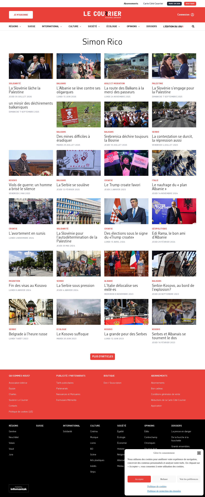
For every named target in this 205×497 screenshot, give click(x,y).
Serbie (155, 132)
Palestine (157, 84)
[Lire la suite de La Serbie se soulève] (79, 163)
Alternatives (122, 460)
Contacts (13, 406)
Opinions (149, 426)
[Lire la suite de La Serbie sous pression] (79, 263)
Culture (95, 426)
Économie (122, 443)
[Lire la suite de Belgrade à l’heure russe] (31, 312)
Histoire (120, 449)
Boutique (109, 376)
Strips (93, 472)
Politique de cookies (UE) (21, 412)
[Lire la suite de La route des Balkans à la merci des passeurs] (126, 66)
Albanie (108, 281)
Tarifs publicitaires (65, 383)
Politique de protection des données (164, 491)
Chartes (12, 394)
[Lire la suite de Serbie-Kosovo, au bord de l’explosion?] (174, 263)
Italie (155, 180)
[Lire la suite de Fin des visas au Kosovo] (31, 263)
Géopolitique (159, 229)
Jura (11, 454)
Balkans (61, 84)
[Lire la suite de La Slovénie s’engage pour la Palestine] (174, 66)
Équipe (12, 388)
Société (121, 426)
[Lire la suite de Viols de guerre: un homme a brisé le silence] (31, 163)
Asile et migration (114, 84)
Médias (120, 466)
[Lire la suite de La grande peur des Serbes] (126, 312)
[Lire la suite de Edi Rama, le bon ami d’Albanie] (174, 211)
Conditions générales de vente (165, 394)
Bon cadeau (157, 388)
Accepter (139, 479)
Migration (14, 281)
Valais (12, 443)
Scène (93, 454)
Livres (93, 443)
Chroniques (149, 443)
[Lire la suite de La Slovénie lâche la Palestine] (31, 66)
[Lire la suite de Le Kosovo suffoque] (79, 312)
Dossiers (176, 426)
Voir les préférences (189, 479)
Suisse (40, 426)
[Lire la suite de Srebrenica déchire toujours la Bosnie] (126, 114)
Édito (146, 431)
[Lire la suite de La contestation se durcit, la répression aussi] (174, 114)
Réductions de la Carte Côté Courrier (168, 400)
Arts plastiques (97, 460)
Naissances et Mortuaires (68, 394)
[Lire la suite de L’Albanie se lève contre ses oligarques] (79, 66)
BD (91, 449)
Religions (121, 454)
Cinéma (94, 431)
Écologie (121, 437)
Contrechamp (150, 437)
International (71, 426)
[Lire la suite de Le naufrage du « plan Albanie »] (174, 163)
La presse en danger (181, 431)
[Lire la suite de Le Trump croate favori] (126, 163)
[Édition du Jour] (173, 24)
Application (156, 406)
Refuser (164, 479)
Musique (94, 437)
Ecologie (61, 329)
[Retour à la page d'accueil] (102, 14)
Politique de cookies (156, 486)
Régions (13, 426)
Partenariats (62, 388)
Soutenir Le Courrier (18, 400)
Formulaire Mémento (66, 400)
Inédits (93, 466)
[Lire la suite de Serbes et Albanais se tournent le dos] (174, 312)
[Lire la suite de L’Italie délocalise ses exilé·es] (126, 263)
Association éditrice (18, 383)
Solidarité (15, 84)
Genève (12, 431)
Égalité (120, 431)
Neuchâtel (14, 437)
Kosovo (13, 180)
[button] (198, 453)
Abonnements (157, 383)
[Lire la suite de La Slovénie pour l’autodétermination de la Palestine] (79, 211)
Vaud (11, 449)
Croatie (108, 180)
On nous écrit (150, 449)
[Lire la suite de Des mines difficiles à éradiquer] (79, 114)
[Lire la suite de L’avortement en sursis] (31, 211)
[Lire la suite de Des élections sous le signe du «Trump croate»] (126, 211)
